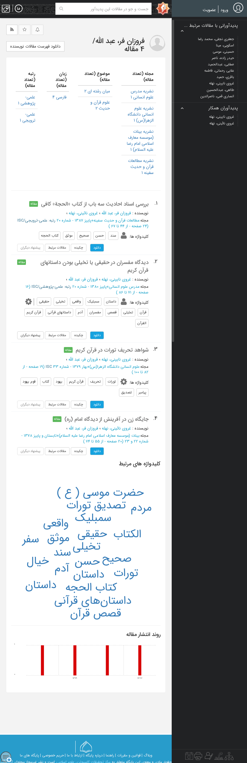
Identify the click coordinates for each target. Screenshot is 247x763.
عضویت (209, 10)
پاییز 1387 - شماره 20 (74, 220)
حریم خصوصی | (52, 755)
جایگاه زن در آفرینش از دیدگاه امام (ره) (106, 419)
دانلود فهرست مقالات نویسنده (35, 46)
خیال (38, 561)
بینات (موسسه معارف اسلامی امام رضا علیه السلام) (99, 436)
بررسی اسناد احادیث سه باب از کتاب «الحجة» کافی (95, 204)
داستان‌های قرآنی (92, 600)
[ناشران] (198, 757)
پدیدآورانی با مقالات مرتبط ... (211, 25)
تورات (126, 573)
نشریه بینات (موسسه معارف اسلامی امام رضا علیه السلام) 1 (140, 140)
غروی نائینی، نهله (83, 213)
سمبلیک (93, 518)
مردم (141, 507)
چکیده (78, 247)
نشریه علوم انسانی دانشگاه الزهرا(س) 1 (141, 114)
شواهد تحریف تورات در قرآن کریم (112, 350)
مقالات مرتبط (57, 247)
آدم (62, 568)
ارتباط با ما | (74, 755)
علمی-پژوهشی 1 (26, 100)
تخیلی (87, 546)
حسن (87, 561)
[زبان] (18, 9)
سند (62, 552)
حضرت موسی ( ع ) (100, 492)
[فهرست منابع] (229, 757)
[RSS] (11, 30)
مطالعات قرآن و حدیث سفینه (116, 220)
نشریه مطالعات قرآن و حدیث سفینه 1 (141, 166)
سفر (30, 539)
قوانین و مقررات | (128, 755)
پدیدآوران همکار (223, 108)
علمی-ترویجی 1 (27, 117)
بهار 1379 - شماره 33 (70, 367)
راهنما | (109, 755)
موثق (58, 538)
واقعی (56, 523)
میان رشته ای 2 (97, 91)
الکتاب (127, 534)
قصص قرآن (95, 613)
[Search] (61, 9)
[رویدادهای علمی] (189, 757)
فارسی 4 (59, 97)
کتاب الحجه (91, 587)
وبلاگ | (147, 755)
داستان (88, 574)
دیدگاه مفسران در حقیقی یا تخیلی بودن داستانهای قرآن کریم (94, 266)
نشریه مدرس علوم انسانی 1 (142, 94)
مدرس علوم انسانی (124, 287)
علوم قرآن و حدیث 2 (100, 105)
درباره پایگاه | (93, 755)
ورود (224, 10)
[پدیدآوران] (208, 757)
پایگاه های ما (29, 755)
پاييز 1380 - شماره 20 (89, 287)
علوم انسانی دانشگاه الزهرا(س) (114, 367)
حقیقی (92, 534)
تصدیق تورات (96, 505)
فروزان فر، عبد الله (116, 213)
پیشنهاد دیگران (30, 335)
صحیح (117, 558)
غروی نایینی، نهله (116, 279)
